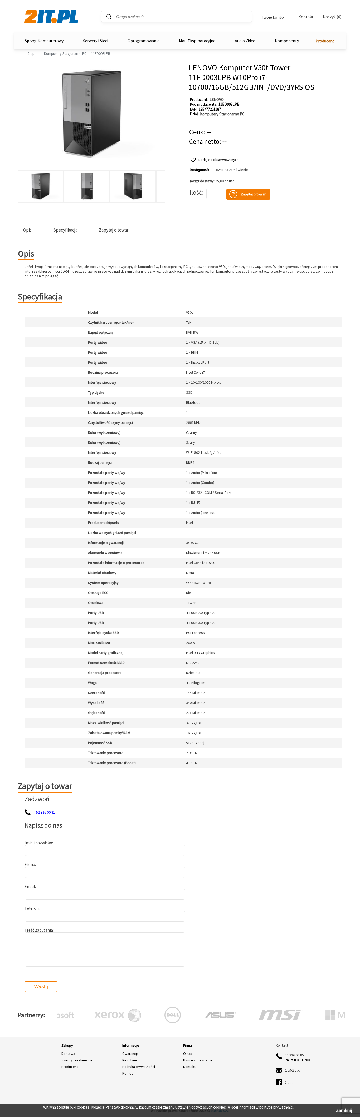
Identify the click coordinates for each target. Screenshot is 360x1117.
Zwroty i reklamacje (77, 1060)
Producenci (325, 40)
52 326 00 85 (294, 1055)
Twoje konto (272, 17)
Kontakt (306, 16)
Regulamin (130, 1060)
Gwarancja (130, 1053)
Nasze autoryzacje (197, 1060)
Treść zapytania (39, 930)
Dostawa (68, 1053)
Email (30, 886)
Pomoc (127, 1073)
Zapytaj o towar (113, 230)
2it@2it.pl (292, 1070)
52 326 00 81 (45, 812)
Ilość (196, 192)
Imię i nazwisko (38, 842)
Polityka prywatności (138, 1066)
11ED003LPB (100, 53)
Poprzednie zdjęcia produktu (23, 185)
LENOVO (217, 99)
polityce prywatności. (276, 1107)
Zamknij (344, 1110)
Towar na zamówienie (231, 170)
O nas (187, 1053)
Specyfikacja (65, 230)
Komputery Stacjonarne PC (65, 53)
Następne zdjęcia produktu (160, 185)
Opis (27, 230)
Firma (30, 864)
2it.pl (31, 53)
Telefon (32, 908)
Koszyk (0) (332, 16)
